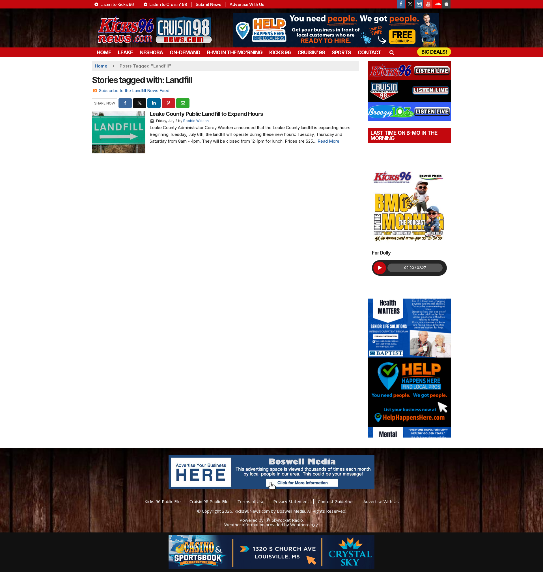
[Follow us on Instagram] (419, 4)
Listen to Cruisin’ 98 (167, 4)
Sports (341, 52)
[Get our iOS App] (446, 4)
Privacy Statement (291, 501)
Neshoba (151, 52)
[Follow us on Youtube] (428, 4)
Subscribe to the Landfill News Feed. (135, 90)
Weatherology (304, 524)
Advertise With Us (247, 4)
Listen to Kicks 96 (116, 4)
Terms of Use (250, 501)
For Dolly (381, 253)
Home (104, 52)
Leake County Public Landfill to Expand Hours (206, 113)
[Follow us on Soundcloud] (437, 4)
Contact (369, 52)
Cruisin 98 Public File (209, 501)
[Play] (379, 268)
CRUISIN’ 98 (311, 52)
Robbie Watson (196, 121)
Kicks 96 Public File (163, 501)
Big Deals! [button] (434, 52)
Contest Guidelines (336, 501)
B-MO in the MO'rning (234, 52)
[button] (391, 52)
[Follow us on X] (410, 4)
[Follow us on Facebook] (401, 4)
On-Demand (185, 52)
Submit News (208, 4)
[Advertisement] (336, 30)
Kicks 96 (280, 52)
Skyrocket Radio (287, 520)
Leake (125, 52)
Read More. (329, 141)
